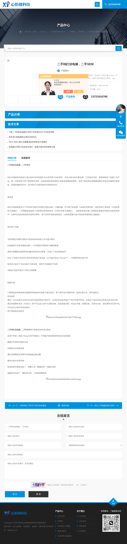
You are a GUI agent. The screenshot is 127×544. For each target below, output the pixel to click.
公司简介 (82, 516)
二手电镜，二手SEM (76, 32)
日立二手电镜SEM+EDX (104, 405)
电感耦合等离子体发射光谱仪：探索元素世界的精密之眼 (32, 147)
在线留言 (25, 158)
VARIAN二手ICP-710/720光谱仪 (33, 405)
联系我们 (82, 531)
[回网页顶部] (121, 117)
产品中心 (43, 32)
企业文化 (82, 521)
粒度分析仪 (62, 531)
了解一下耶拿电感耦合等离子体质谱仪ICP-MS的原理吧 (31, 132)
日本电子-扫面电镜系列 (65, 526)
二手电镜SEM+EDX (57, 32)
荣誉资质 (82, 526)
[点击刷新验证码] (38, 484)
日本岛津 (61, 516)
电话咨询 (120, 126)
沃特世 (60, 521)
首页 (34, 32)
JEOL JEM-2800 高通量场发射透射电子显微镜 (28, 142)
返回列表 (65, 405)
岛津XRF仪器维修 (65, 536)
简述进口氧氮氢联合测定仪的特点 (23, 137)
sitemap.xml (12, 530)
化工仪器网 (17, 526)
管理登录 (26, 526)
